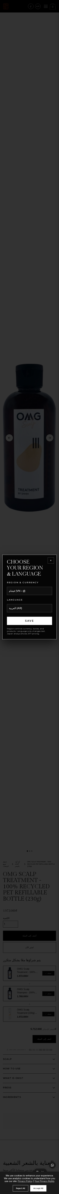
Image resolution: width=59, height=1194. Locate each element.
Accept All (38, 1188)
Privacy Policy (25, 1181)
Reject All (20, 1188)
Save (29, 620)
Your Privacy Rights (44, 1181)
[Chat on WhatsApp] (52, 1165)
